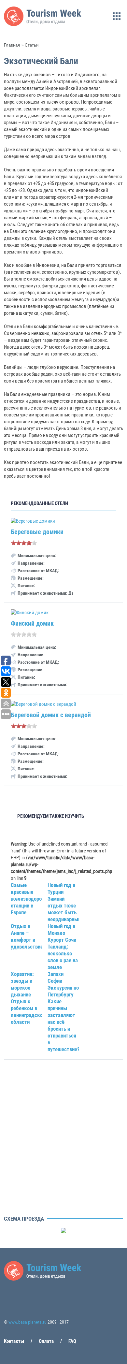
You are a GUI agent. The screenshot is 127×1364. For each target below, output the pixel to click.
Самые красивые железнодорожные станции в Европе (33, 899)
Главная (12, 45)
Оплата (46, 1341)
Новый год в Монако (61, 929)
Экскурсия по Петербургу (63, 991)
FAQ (72, 1341)
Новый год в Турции (61, 888)
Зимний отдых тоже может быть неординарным (65, 908)
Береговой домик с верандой (51, 715)
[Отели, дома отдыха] (43, 24)
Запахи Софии (56, 977)
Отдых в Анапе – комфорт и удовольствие (27, 936)
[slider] (24, 542)
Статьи (31, 45)
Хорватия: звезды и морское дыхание (22, 984)
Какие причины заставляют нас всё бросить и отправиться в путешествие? (64, 1025)
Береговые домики (37, 532)
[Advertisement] (63, 1149)
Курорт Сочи (62, 939)
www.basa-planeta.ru (27, 1322)
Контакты (14, 1341)
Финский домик (32, 623)
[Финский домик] (30, 613)
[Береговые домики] (33, 521)
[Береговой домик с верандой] (43, 704)
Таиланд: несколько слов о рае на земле (63, 956)
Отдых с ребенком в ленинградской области (28, 1011)
